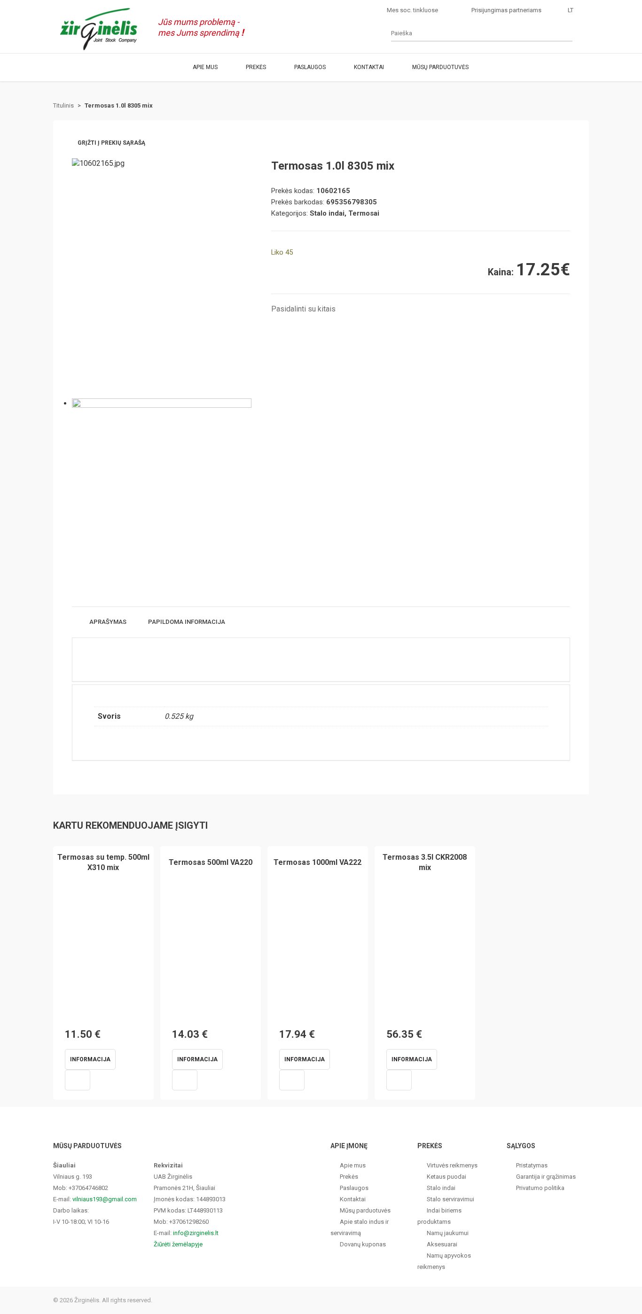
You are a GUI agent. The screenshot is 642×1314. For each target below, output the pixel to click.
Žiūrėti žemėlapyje (178, 1244)
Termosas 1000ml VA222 (317, 862)
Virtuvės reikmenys (452, 1165)
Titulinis (63, 105)
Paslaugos (310, 67)
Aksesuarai (442, 1244)
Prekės (256, 67)
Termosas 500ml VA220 (210, 862)
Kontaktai (369, 67)
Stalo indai (441, 1187)
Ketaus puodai (446, 1176)
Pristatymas (532, 1165)
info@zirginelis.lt (196, 1232)
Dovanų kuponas (363, 1244)
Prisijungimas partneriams (506, 10)
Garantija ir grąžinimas (546, 1176)
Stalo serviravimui (450, 1199)
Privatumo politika (540, 1187)
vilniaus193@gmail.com (104, 1199)
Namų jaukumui (448, 1232)
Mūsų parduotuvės (440, 67)
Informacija (90, 1059)
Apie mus (205, 67)
